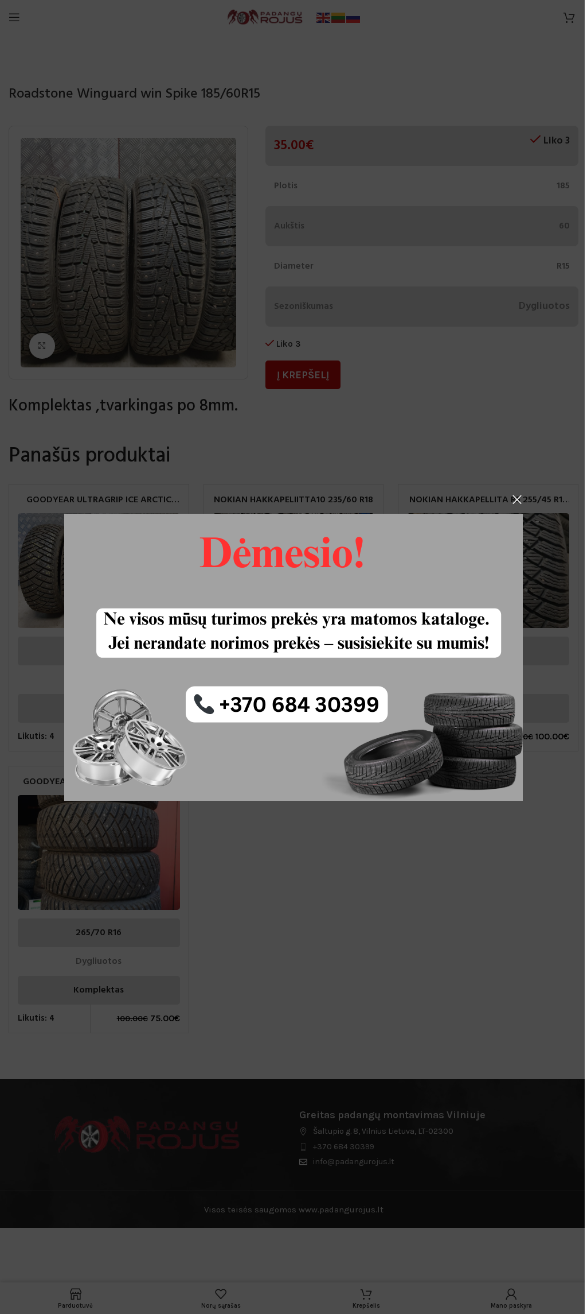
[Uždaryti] (517, 499)
